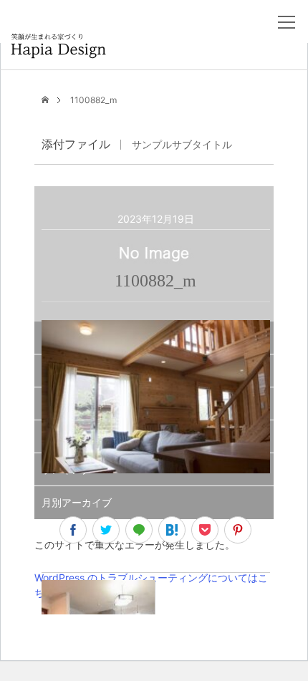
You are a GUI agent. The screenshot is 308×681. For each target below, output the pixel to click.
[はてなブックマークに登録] (172, 530)
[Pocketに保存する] (204, 530)
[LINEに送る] (139, 530)
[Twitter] (106, 530)
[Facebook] (73, 530)
